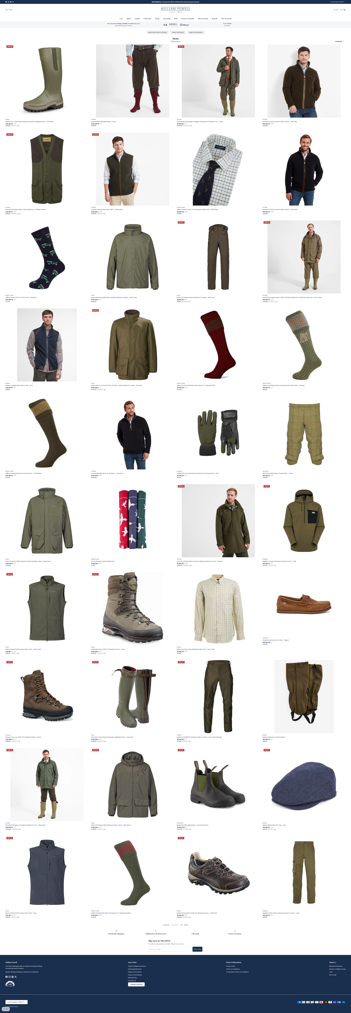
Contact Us (132, 981)
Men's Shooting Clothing (157, 32)
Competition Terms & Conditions (237, 972)
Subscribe (197, 949)
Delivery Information (135, 972)
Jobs (331, 972)
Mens (129, 18)
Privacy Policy (230, 966)
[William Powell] (175, 10)
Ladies (137, 18)
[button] (175, 25)
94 (181, 925)
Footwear (147, 18)
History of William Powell (337, 969)
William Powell (14, 1006)
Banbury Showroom (335, 966)
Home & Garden (187, 18)
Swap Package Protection (137, 966)
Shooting (166, 18)
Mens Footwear (178, 32)
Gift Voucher (226, 18)
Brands (215, 18)
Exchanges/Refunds (134, 969)
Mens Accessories (196, 32)
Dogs (157, 18)
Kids (175, 18)
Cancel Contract (136, 984)
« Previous (166, 925)
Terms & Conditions (233, 969)
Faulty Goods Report (135, 975)
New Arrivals (203, 18)
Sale (121, 18)
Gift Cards (332, 975)
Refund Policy (132, 978)
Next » (186, 925)
